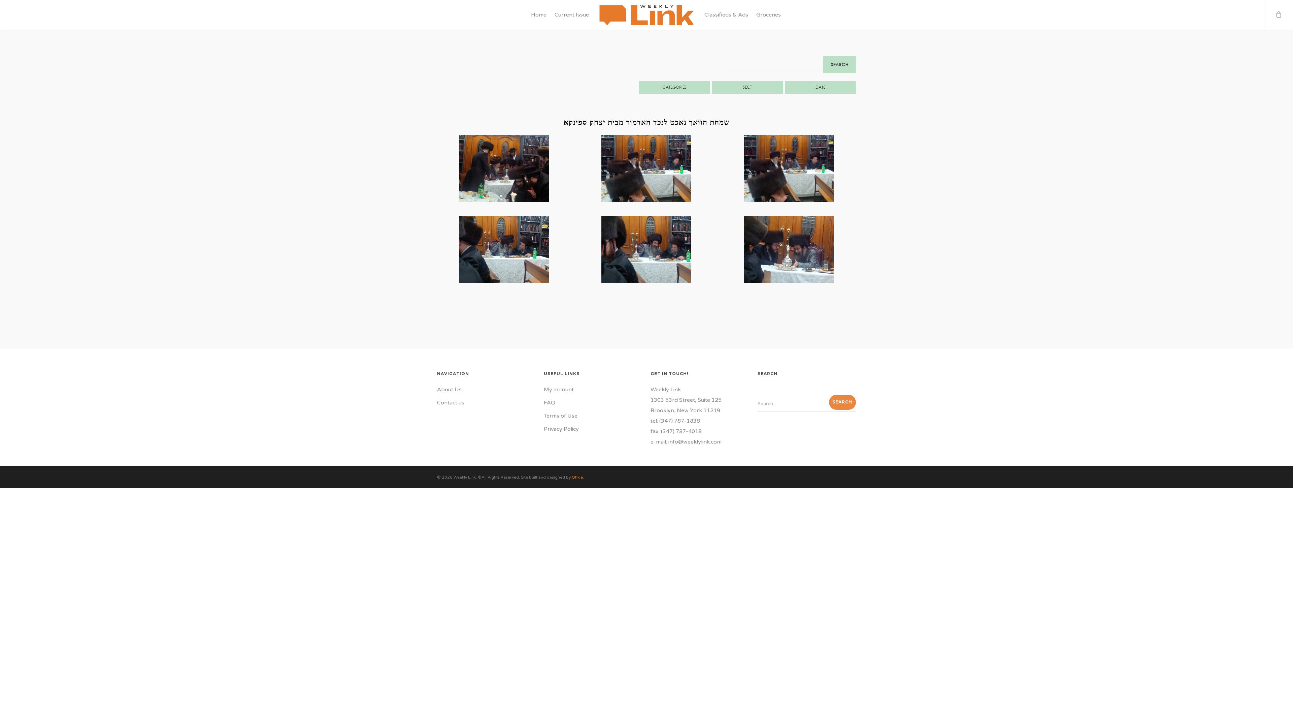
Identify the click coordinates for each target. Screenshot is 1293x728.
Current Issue (572, 14)
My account (559, 389)
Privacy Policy (561, 429)
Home (538, 14)
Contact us (450, 402)
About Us (449, 389)
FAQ (549, 402)
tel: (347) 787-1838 (675, 421)
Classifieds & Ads (726, 14)
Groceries (768, 14)
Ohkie (577, 477)
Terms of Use (560, 416)
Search (840, 64)
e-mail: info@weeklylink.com (686, 441)
